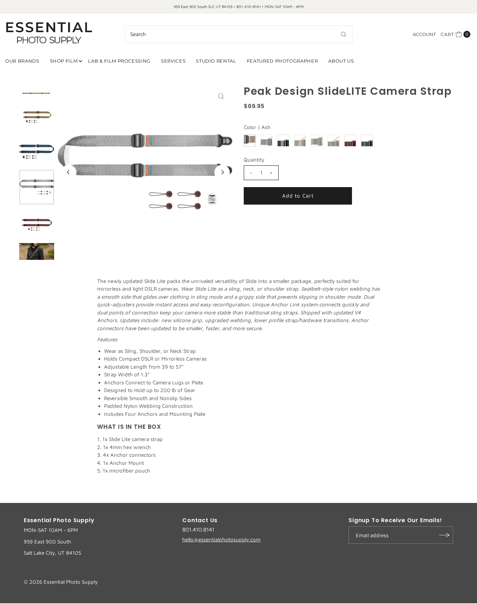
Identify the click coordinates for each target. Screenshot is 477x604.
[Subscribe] (444, 535)
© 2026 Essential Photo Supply (61, 582)
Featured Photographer (282, 61)
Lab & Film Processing (119, 61)
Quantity (254, 160)
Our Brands (22, 61)
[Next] (222, 172)
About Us (341, 61)
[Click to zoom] (221, 96)
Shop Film (64, 61)
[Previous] (68, 172)
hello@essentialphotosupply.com (221, 539)
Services (173, 61)
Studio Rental (216, 61)
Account (424, 34)
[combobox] (238, 34)
